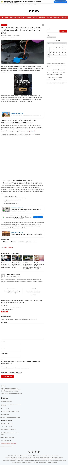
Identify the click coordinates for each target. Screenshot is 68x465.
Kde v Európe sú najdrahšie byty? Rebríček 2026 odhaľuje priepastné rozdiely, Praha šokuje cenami (38, 4)
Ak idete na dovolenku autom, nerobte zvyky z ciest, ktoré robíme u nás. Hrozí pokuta (28, 265)
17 (48, 52)
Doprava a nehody (43, 462)
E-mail (3, 347)
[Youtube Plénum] (38, 20)
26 (53, 54)
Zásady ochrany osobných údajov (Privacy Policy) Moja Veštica (25, 462)
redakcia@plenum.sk (9, 408)
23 (65, 52)
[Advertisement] (25, 107)
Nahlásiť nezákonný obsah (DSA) (8, 443)
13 (56, 49)
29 (62, 54)
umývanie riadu (31, 131)
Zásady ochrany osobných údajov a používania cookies (29, 458)
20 (56, 52)
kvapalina (11, 247)
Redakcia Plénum (7, 35)
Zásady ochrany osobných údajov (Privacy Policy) (13, 460)
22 (62, 52)
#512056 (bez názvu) (52, 462)
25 (50, 54)
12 (53, 49)
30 (65, 54)
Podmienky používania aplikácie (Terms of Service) (35, 460)
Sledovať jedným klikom (60, 1)
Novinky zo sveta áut (44, 457)
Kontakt (51, 458)
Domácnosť (42, 17)
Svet (18, 17)
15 (62, 49)
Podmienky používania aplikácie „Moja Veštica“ (56, 460)
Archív (48, 35)
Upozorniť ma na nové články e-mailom (11, 372)
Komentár (4, 322)
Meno (3, 341)
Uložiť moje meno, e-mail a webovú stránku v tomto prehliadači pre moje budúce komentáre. (21, 362)
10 (48, 49)
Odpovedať (4, 311)
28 (59, 54)
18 (50, 52)
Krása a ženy (56, 17)
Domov (6, 17)
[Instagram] (35, 20)
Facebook (61, 457)
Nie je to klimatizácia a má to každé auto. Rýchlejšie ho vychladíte (39, 265)
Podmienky (3, 440)
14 (59, 49)
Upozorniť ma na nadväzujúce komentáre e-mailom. (15, 368)
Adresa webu (4, 353)
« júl (56, 59)
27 (56, 54)
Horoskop (29, 17)
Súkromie (9, 440)
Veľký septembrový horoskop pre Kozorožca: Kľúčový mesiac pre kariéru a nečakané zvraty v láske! (56, 65)
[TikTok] (37, 20)
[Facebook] (33, 20)
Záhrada (35, 17)
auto (6, 247)
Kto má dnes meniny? (12, 458)
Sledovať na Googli (38, 217)
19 (53, 52)
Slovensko (13, 17)
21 (59, 52)
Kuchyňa (49, 17)
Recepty (64, 17)
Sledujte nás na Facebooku (7, 446)
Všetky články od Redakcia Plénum (14, 276)
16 (65, 49)
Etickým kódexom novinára (14, 417)
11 (50, 49)
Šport (23, 17)
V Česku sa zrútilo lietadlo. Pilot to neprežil (55, 69)
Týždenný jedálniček (53, 457)
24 (48, 54)
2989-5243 (6, 414)
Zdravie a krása (36, 457)
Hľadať (48, 29)
